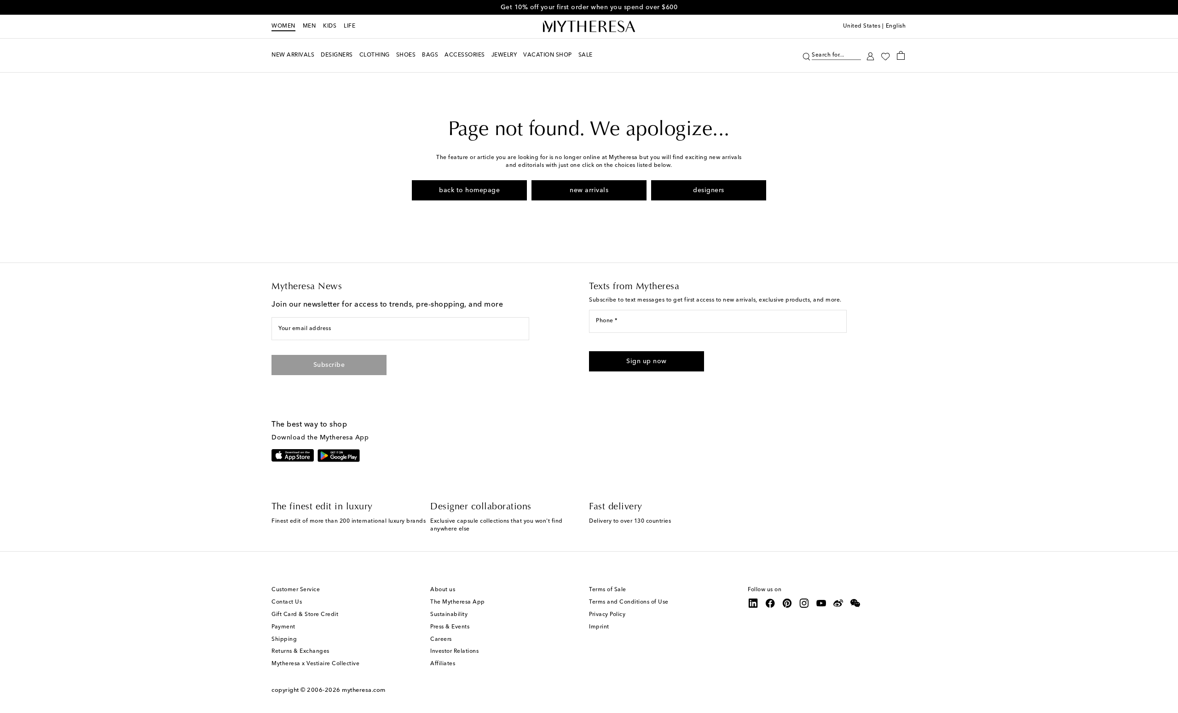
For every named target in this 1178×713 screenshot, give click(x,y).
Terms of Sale (607, 590)
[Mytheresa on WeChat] (855, 603)
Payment (283, 627)
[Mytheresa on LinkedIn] (753, 603)
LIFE (349, 26)
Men (309, 26)
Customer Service (295, 590)
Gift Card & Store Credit (304, 614)
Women (283, 26)
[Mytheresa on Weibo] (838, 603)
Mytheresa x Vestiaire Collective (315, 664)
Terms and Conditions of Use (629, 602)
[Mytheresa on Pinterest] (787, 603)
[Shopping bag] (901, 55)
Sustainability (449, 614)
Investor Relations (454, 651)
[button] (806, 55)
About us (442, 590)
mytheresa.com (364, 690)
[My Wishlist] (885, 55)
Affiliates (442, 664)
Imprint (599, 627)
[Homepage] (589, 27)
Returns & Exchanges (300, 651)
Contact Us (286, 602)
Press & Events (449, 627)
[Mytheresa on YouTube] (821, 603)
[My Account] (870, 55)
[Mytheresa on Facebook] (770, 603)
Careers (441, 639)
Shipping (284, 639)
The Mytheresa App (457, 602)
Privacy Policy (607, 614)
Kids (329, 26)
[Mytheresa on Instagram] (804, 603)
